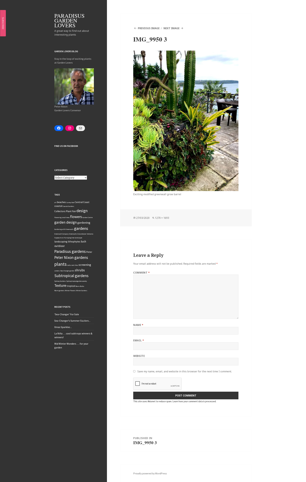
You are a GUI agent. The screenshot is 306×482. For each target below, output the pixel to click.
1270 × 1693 (162, 218)
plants (60, 264)
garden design (65, 222)
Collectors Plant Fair (65, 211)
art (55, 202)
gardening (83, 222)
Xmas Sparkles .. (63, 327)
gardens (81, 228)
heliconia (90, 234)
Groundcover (81, 234)
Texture (60, 285)
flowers (76, 216)
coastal (58, 205)
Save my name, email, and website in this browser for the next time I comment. (184, 371)
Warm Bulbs (80, 286)
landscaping (60, 241)
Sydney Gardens (60, 281)
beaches (61, 202)
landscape (78, 238)
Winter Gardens (81, 291)
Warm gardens (59, 291)
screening (85, 265)
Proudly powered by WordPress (150, 473)
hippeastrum (59, 238)
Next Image (171, 28)
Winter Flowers (70, 291)
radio (69, 265)
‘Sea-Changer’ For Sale (66, 314)
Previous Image (149, 28)
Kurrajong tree (69, 238)
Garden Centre (87, 217)
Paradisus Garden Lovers (69, 20)
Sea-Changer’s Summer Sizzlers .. (72, 320)
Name (138, 325)
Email (138, 340)
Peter (89, 251)
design (82, 210)
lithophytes (74, 241)
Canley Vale (70, 202)
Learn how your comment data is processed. (194, 401)
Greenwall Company (61, 234)
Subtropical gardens (71, 275)
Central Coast (82, 202)
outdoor (59, 246)
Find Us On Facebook (66, 145)
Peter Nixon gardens (71, 257)
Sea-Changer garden (67, 271)
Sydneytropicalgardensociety (76, 281)
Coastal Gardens (68, 206)
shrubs (80, 270)
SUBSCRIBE (3, 23)
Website (139, 356)
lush (83, 241)
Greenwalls (73, 234)
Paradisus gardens (70, 251)
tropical (71, 285)
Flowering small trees (62, 217)
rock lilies (74, 265)
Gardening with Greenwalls (64, 229)
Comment (141, 272)
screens (57, 271)
